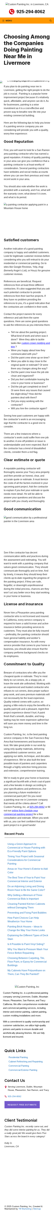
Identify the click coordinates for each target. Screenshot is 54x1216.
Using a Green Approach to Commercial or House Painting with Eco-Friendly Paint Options (26, 848)
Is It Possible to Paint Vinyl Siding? (26, 944)
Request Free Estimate (22, 1104)
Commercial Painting (19, 1065)
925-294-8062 (30, 11)
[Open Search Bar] (51, 21)
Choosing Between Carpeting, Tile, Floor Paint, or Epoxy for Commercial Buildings (27, 962)
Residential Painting (18, 1057)
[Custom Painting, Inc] (27, 987)
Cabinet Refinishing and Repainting (26, 1061)
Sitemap (37, 1209)
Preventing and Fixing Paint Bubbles (27, 912)
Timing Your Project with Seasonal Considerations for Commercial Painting (26, 860)
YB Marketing (24, 1209)
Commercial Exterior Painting (23, 1070)
